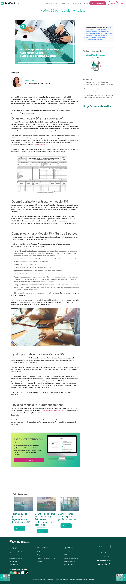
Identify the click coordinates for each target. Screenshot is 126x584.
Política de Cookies (88, 579)
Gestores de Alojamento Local (18, 555)
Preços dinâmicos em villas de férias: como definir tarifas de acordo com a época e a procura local (98, 96)
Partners (39, 561)
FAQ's (66, 555)
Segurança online (69, 564)
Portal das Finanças (40, 144)
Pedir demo (29, 460)
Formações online (69, 561)
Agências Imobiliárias (16, 558)
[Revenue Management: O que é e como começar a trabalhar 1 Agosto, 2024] (121, 577)
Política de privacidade (76, 579)
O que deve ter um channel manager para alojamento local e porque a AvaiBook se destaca (98, 83)
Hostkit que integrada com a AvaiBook (55, 410)
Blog (86, 106)
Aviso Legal (50, 579)
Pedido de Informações (71, 558)
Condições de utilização (61, 579)
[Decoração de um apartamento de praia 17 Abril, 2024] (5, 577)
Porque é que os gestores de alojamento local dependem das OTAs (21, 517)
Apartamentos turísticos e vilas (19, 552)
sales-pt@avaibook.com (104, 560)
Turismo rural (13, 561)
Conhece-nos (41, 552)
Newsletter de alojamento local (46, 558)
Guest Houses (14, 564)
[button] (104, 546)
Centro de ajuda (69, 552)
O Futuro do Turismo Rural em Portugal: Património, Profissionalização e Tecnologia (45, 519)
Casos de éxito (101, 106)
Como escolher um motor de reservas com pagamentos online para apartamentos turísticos (98, 90)
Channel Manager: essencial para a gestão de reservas (67, 516)
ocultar (109, 27)
